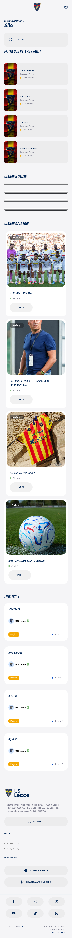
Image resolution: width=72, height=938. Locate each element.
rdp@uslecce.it (58, 932)
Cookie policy (11, 843)
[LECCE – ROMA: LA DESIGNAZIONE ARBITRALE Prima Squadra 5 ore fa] (36, 184)
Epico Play (23, 926)
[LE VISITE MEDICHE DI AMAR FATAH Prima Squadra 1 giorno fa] (36, 200)
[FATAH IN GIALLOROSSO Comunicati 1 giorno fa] (36, 209)
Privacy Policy (11, 848)
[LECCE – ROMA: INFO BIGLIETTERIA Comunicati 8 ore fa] (36, 192)
